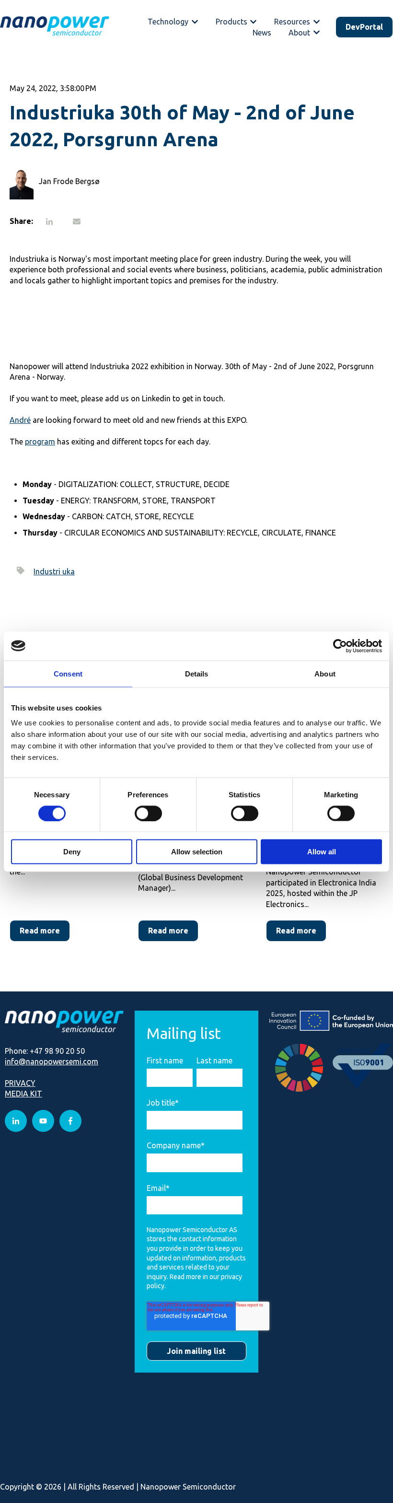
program (40, 441)
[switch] (148, 813)
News (262, 32)
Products (231, 21)
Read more (40, 930)
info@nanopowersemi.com (51, 1061)
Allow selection (196, 852)
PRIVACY (20, 1083)
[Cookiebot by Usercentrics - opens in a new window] (340, 646)
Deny (72, 852)
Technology (168, 21)
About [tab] (324, 673)
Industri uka (54, 571)
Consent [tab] (68, 673)
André (20, 420)
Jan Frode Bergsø (69, 181)
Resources (292, 21)
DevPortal (364, 27)
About (299, 32)
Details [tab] (196, 673)
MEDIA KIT (23, 1093)
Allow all (321, 852)
